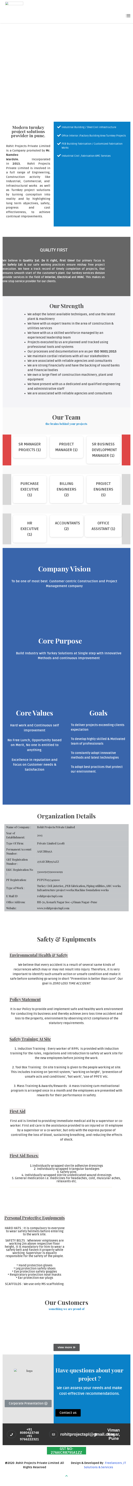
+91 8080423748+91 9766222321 (29, 1434)
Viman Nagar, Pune (113, 1434)
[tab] (64, 595)
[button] (67, 1347)
